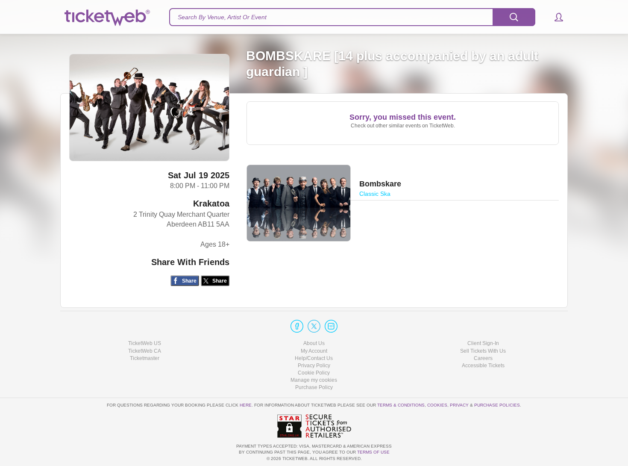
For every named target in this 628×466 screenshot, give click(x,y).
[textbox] (352, 17)
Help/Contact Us (314, 358)
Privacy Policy (314, 366)
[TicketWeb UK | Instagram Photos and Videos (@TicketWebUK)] (331, 326)
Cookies (437, 405)
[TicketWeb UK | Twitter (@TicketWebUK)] (314, 326)
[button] (554, 17)
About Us (314, 343)
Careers (483, 358)
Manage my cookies (314, 380)
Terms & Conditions (401, 405)
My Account (314, 351)
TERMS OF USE (373, 452)
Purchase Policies (497, 405)
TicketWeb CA (144, 351)
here (246, 405)
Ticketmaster (144, 358)
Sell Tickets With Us (483, 351)
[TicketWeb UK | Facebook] (297, 326)
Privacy (459, 405)
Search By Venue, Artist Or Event (222, 17)
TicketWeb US (144, 343)
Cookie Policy (314, 373)
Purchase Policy (314, 387)
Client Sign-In (483, 343)
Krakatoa (211, 203)
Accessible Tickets (483, 366)
